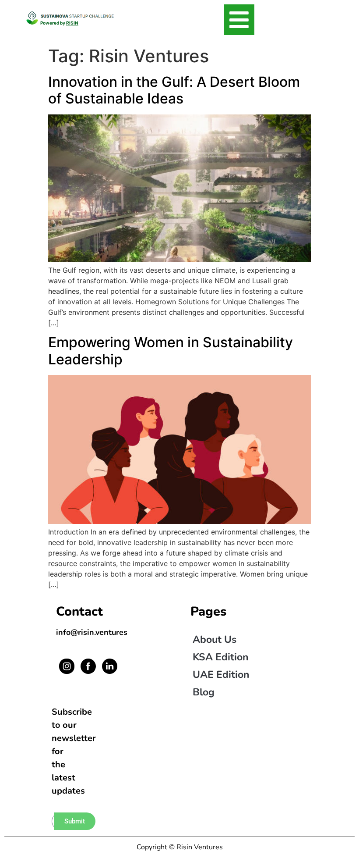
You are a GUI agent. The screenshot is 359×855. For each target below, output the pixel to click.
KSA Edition (220, 657)
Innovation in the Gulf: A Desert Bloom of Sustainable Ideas (174, 90)
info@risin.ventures (91, 632)
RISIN (72, 22)
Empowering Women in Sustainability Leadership (170, 350)
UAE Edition (221, 674)
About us (214, 639)
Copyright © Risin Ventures (180, 847)
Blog (204, 692)
